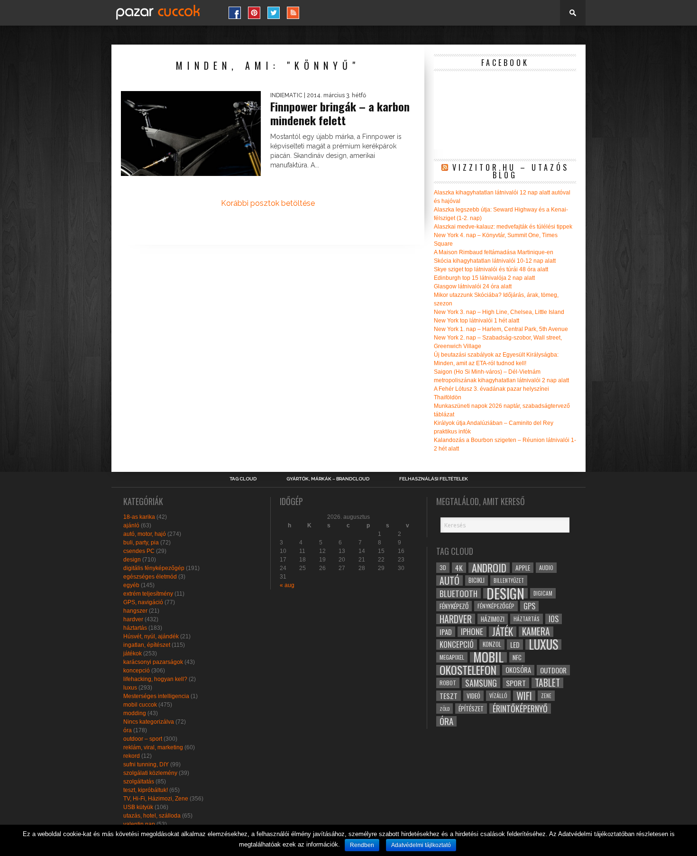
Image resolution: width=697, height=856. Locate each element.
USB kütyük (138, 807)
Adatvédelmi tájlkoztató (421, 845)
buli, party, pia (141, 542)
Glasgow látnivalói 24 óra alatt (473, 286)
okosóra (518, 670)
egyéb (131, 585)
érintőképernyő (520, 708)
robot (448, 683)
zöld (444, 708)
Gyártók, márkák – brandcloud (327, 479)
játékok (132, 653)
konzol (492, 644)
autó (449, 580)
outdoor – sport (142, 739)
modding (134, 713)
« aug (287, 585)
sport (516, 683)
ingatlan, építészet (146, 645)
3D (443, 567)
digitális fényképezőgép (153, 568)
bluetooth (458, 593)
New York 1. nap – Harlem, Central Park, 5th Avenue (501, 329)
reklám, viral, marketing (153, 747)
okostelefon (468, 670)
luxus (130, 687)
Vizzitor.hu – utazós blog (510, 171)
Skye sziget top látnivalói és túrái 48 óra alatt (491, 269)
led (515, 644)
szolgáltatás (138, 781)
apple (522, 567)
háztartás (135, 628)
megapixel (452, 657)
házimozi (492, 619)
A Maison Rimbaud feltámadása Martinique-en (493, 252)
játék (502, 631)
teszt (449, 695)
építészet (471, 708)
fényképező (454, 606)
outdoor (553, 670)
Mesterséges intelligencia (156, 696)
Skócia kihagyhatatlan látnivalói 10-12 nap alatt (495, 261)
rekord (131, 756)
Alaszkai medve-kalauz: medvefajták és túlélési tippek (503, 226)
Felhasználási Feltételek (433, 479)
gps (529, 606)
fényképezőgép (495, 605)
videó (473, 695)
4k (459, 567)
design (132, 559)
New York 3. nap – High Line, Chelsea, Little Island (499, 312)
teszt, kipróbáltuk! (145, 790)
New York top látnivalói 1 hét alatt (476, 320)
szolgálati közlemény (150, 773)
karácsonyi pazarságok (153, 662)
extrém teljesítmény (148, 593)
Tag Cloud (243, 479)
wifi (524, 695)
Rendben (362, 845)
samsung (481, 683)
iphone (472, 631)
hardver (133, 619)
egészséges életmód (150, 576)
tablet (547, 683)
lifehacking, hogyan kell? (155, 679)
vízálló (498, 695)
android (489, 567)
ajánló (131, 525)
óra (127, 730)
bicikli (476, 580)
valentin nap (139, 824)
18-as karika (139, 517)
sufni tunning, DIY (146, 764)
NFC (517, 657)
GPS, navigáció (143, 602)
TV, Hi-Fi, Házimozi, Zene (155, 798)
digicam (542, 593)
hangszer (135, 610)
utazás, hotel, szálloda (152, 815)
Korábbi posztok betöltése (268, 203)
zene (546, 696)
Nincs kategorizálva (148, 721)
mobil (488, 657)
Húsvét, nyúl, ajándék (151, 636)
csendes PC (139, 551)
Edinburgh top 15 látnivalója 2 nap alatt (484, 278)
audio (546, 567)
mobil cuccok (140, 704)
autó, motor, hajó (144, 534)
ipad (446, 631)
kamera (536, 631)
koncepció (136, 670)
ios (554, 619)
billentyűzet (509, 580)
